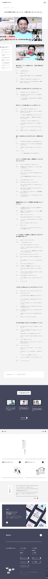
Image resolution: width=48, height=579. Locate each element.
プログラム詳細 (23, 548)
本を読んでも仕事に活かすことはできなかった (6, 49)
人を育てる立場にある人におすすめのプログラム (6, 65)
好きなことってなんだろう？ (21, 374)
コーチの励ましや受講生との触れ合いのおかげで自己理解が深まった (6, 63)
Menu (45, 2)
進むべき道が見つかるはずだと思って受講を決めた (6, 55)
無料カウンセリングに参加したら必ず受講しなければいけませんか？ (26, 494)
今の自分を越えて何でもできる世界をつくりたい (6, 68)
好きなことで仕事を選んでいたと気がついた (6, 52)
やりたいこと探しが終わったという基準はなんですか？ (24, 487)
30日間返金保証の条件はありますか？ (22, 490)
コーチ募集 (34, 552)
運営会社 (21, 552)
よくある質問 (34, 548)
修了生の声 (7, 7)
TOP (4, 7)
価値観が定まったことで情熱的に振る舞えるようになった (6, 60)
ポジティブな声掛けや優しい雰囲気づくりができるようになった (6, 57)
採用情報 (33, 550)
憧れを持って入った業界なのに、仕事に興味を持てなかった (6, 47)
